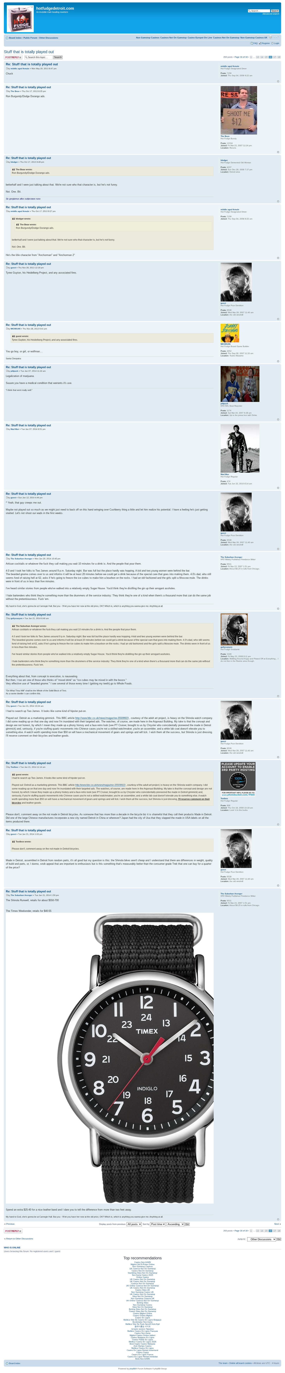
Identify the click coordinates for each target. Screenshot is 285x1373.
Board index (15, 38)
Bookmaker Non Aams (142, 1322)
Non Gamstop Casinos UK (253, 37)
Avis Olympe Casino (142, 1346)
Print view (270, 37)
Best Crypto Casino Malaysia (142, 1344)
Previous (10, 1224)
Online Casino (142, 1277)
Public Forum (30, 38)
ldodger (14, 162)
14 (262, 57)
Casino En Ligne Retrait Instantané (142, 1350)
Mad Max (15, 429)
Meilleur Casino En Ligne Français (142, 1331)
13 (257, 57)
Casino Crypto (142, 1352)
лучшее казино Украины (142, 1329)
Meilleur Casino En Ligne (142, 1348)
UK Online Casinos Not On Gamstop (142, 1286)
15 (266, 57)
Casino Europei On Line (200, 37)
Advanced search (271, 14)
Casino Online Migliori (142, 1315)
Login (276, 43)
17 (275, 57)
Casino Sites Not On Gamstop (142, 1311)
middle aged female (20, 68)
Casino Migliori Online (142, 1313)
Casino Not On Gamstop (143, 1271)
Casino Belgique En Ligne (142, 1337)
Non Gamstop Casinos (147, 37)
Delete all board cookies (240, 1363)
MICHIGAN (15, 329)
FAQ (255, 43)
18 (279, 57)
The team (222, 1363)
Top (278, 81)
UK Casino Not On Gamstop (142, 1279)
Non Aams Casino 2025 (142, 1275)
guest (13, 268)
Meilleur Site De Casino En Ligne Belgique (143, 1320)
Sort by (146, 1224)
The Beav (15, 91)
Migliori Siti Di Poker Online (143, 1264)
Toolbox (14, 767)
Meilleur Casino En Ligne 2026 (142, 1342)
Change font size (276, 37)
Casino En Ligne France (142, 1354)
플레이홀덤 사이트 (143, 1326)
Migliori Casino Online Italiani (142, 1335)
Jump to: (242, 1239)
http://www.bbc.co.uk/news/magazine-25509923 (102, 718)
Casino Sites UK (142, 1290)
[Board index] (20, 18)
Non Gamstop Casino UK (142, 1292)
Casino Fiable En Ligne (142, 1339)
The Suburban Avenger (21, 559)
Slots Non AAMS (142, 1359)
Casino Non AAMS (142, 1262)
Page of (241, 57)
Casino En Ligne (142, 1318)
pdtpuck (14, 371)
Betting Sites (142, 1303)
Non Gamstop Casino (142, 1305)
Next (276, 1224)
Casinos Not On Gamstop (226, 37)
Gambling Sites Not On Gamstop (142, 1273)
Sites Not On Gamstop (142, 1296)
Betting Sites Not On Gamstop (142, 1309)
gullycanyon (16, 618)
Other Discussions (48, 38)
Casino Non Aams (142, 1333)
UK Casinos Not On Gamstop (143, 1269)
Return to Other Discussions (19, 1238)
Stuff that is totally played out (29, 52)
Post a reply (9, 56)
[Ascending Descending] (178, 1224)
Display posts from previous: (113, 1224)
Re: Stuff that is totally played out (32, 64)
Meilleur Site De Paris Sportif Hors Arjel (142, 1324)
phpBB (133, 1369)
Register (266, 43)
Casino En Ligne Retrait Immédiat (143, 1357)
